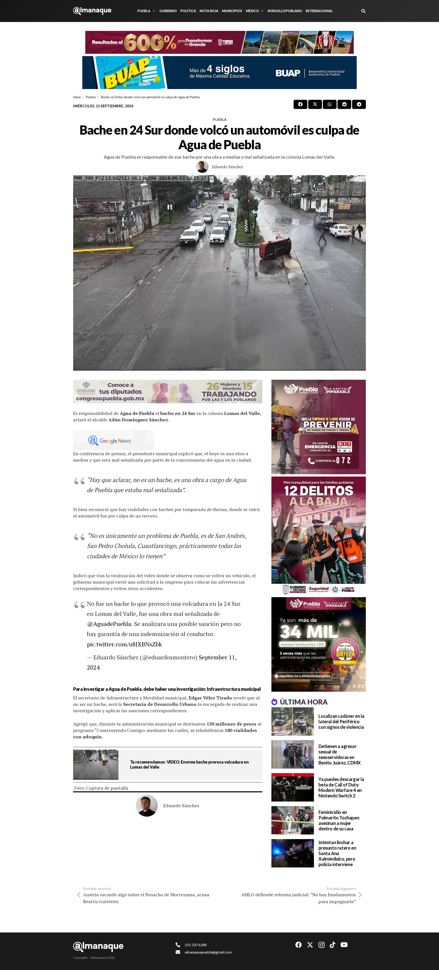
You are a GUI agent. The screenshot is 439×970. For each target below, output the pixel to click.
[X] (310, 945)
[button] (153, 11)
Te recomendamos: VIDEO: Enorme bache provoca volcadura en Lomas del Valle (189, 764)
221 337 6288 (196, 945)
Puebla (220, 119)
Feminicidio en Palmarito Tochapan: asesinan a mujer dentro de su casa (339, 820)
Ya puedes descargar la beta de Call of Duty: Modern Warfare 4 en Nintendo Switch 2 (341, 787)
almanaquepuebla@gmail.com (208, 952)
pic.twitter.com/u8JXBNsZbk (124, 644)
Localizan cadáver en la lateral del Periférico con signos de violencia (341, 721)
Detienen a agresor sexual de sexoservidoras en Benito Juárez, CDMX (340, 754)
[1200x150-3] (167, 391)
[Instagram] (322, 945)
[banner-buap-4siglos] (219, 72)
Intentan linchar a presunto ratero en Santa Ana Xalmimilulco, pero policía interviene (337, 853)
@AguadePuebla (109, 624)
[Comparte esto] (300, 104)
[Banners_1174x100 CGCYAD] (219, 42)
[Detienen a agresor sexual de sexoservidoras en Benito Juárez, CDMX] (292, 754)
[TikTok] (332, 945)
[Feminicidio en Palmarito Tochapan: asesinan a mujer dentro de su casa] (292, 820)
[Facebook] (298, 945)
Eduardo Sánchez (227, 166)
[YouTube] (344, 945)
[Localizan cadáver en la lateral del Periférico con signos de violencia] (292, 721)
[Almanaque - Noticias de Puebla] (92, 11)
